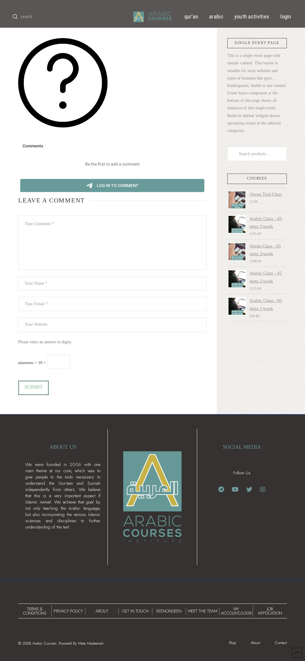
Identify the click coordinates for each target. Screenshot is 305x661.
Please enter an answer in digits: (45, 342)
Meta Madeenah (91, 643)
